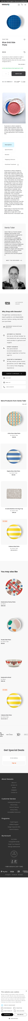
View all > (24, 404)
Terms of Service (14, 807)
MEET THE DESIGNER (13, 260)
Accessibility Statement (14, 812)
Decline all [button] (20, 1014)
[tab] (8, 144)
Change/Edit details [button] (14, 841)
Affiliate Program (14, 824)
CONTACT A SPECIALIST (12, 373)
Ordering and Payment (14, 802)
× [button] (26, 991)
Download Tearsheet (10, 164)
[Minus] (8, 75)
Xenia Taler (5, 39)
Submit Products (14, 829)
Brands (14, 787)
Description (8, 144)
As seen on (14, 785)
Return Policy (14, 805)
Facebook (14, 874)
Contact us (14, 792)
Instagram (8, 874)
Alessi (4, 604)
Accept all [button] (7, 1014)
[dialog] (14, 1005)
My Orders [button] (14, 839)
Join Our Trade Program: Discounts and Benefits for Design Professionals (14, 1)
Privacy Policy (14, 809)
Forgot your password (14, 844)
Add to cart (18, 73)
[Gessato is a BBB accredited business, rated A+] (14, 861)
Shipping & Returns (10, 159)
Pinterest (20, 874)
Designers (14, 790)
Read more (18, 1002)
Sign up (14, 763)
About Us (14, 782)
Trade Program (14, 822)
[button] (19, 4)
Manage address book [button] (14, 846)
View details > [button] (22, 64)
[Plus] (8, 72)
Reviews (7, 154)
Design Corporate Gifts (14, 827)
